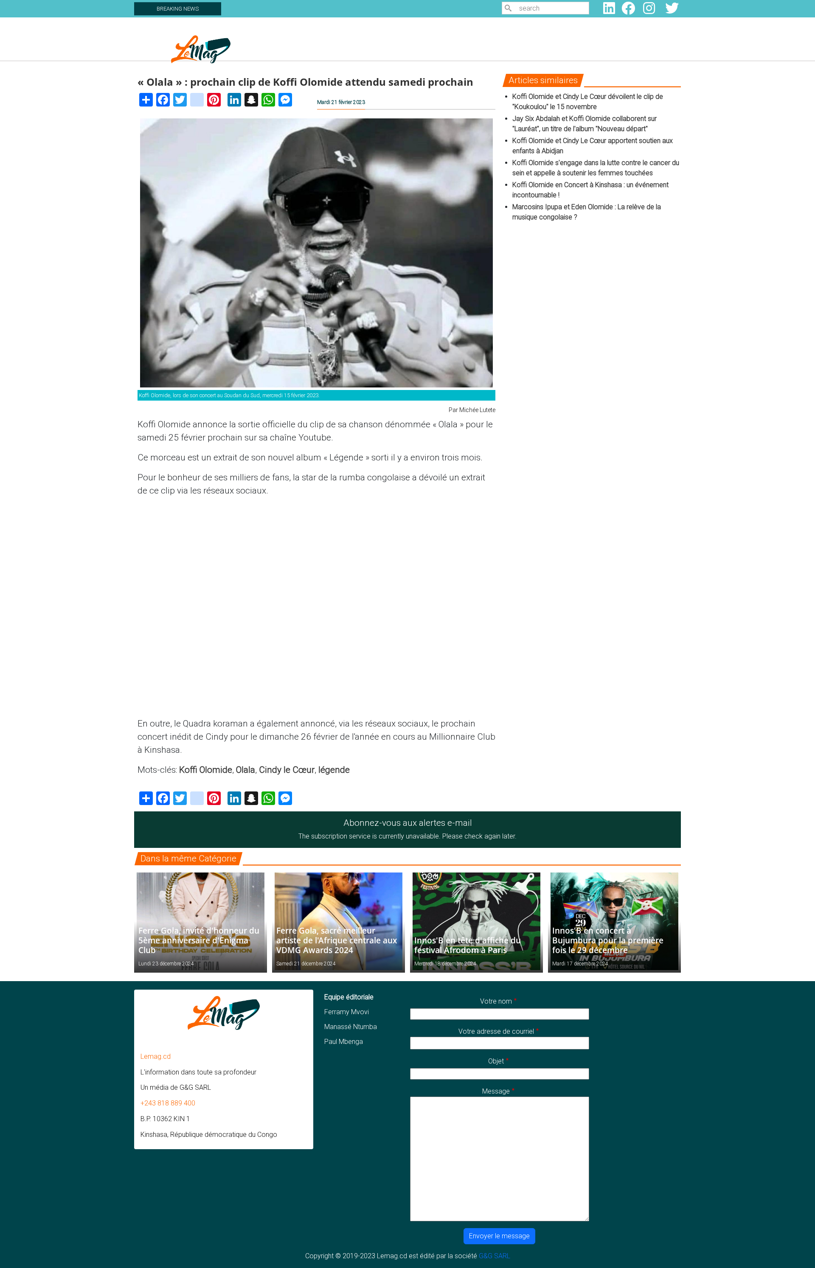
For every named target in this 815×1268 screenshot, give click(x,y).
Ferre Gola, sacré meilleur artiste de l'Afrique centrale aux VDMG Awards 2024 (336, 940)
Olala (245, 770)
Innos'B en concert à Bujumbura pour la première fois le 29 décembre (607, 940)
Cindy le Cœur (287, 770)
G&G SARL (494, 1256)
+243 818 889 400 (168, 1103)
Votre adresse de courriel (496, 1031)
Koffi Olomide (205, 770)
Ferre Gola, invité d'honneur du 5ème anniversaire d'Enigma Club (198, 940)
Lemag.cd (156, 1056)
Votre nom (496, 1001)
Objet (496, 1061)
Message (496, 1091)
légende (334, 770)
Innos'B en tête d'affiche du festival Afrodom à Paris (467, 945)
